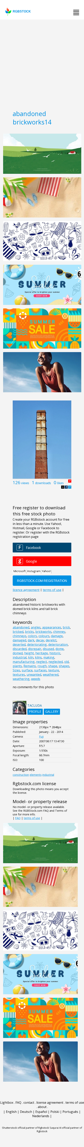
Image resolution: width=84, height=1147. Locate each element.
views (25, 483)
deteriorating (37, 644)
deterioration (58, 644)
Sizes (16, 670)
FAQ (18, 818)
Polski (54, 1112)
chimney (59, 631)
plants (17, 666)
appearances (51, 627)
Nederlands (40, 1116)
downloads (43, 483)
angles (36, 627)
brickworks (43, 631)
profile (35, 711)
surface (27, 670)
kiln (30, 657)
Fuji (41, 736)
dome (59, 649)
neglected (55, 662)
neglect (41, 662)
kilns (38, 657)
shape (52, 666)
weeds (35, 679)
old (66, 662)
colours (43, 636)
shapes (64, 666)
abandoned (21, 627)
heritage (41, 653)
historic (54, 653)
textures (19, 674)
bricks (29, 631)
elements (36, 775)
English (11, 1112)
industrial (20, 657)
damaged (19, 640)
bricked (18, 631)
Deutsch (26, 1112)
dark (31, 640)
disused (48, 649)
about (42, 1107)
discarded (20, 649)
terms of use (32, 818)
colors (32, 636)
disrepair (34, 649)
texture (53, 670)
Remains (29, 666)
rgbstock (22, 11)
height (29, 653)
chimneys (19, 636)
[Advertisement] (42, 63)
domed (18, 653)
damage (57, 636)
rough (42, 666)
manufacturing (24, 662)
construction (21, 775)
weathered (50, 674)
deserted (19, 644)
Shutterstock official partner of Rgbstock (25, 1127)
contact (28, 1102)
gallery (51, 711)
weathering (21, 679)
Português (70, 1112)
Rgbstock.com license (34, 783)
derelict (51, 640)
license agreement (49, 1102)
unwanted (34, 674)
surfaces (40, 670)
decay (40, 640)
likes (60, 483)
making (48, 657)
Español (41, 1112)
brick (66, 627)
